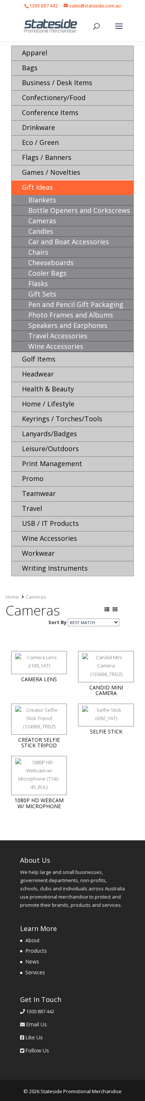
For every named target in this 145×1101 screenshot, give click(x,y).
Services (35, 972)
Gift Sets (42, 293)
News (32, 961)
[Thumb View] (115, 609)
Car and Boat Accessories (68, 241)
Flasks (38, 283)
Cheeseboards (51, 262)
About (32, 940)
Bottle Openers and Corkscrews (79, 210)
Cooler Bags (47, 273)
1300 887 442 (43, 6)
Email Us (36, 1024)
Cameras (42, 220)
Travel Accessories (57, 335)
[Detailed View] (106, 609)
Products (36, 950)
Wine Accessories (55, 346)
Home (12, 596)
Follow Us (37, 1050)
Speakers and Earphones (67, 325)
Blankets (42, 199)
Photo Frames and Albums (70, 314)
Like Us (34, 1037)
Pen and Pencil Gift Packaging (75, 304)
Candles (40, 231)
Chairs (38, 252)
